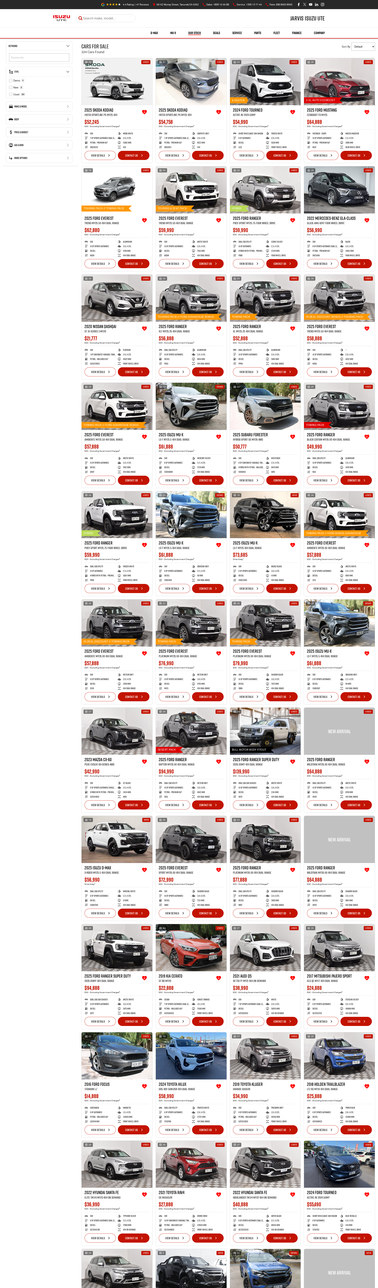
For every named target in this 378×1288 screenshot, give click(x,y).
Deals (216, 33)
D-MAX (154, 33)
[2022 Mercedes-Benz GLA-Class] (339, 189)
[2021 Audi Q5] (265, 947)
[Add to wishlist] (144, 112)
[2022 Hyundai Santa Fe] (117, 1164)
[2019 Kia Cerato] (191, 947)
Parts (257, 33)
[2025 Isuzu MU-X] (191, 406)
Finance (297, 33)
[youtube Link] (310, 4)
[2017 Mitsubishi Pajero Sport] (339, 947)
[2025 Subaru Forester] (265, 406)
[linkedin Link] (316, 4)
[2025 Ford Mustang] (339, 81)
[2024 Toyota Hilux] (191, 1055)
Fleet (276, 33)
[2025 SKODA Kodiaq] (117, 81)
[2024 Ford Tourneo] (265, 81)
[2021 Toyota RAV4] (191, 1164)
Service (237, 33)
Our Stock (194, 33)
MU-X (173, 33)
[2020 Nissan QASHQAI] (117, 298)
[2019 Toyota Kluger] (265, 1055)
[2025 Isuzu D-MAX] (117, 839)
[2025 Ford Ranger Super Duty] (265, 731)
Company (319, 33)
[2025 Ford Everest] (117, 189)
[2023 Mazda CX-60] (117, 731)
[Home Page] (61, 18)
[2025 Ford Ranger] (265, 189)
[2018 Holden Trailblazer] (339, 1055)
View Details (98, 155)
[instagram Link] (322, 4)
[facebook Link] (298, 4)
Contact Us (131, 155)
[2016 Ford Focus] (117, 1055)
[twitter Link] (304, 4)
